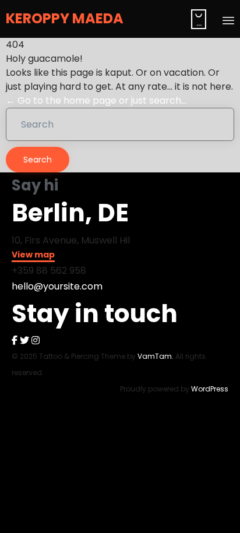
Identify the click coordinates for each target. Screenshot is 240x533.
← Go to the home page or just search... (96, 100)
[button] (33, 256)
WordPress (209, 389)
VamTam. (155, 356)
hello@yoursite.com (57, 286)
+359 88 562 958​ (49, 270)
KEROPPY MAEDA (64, 18)
